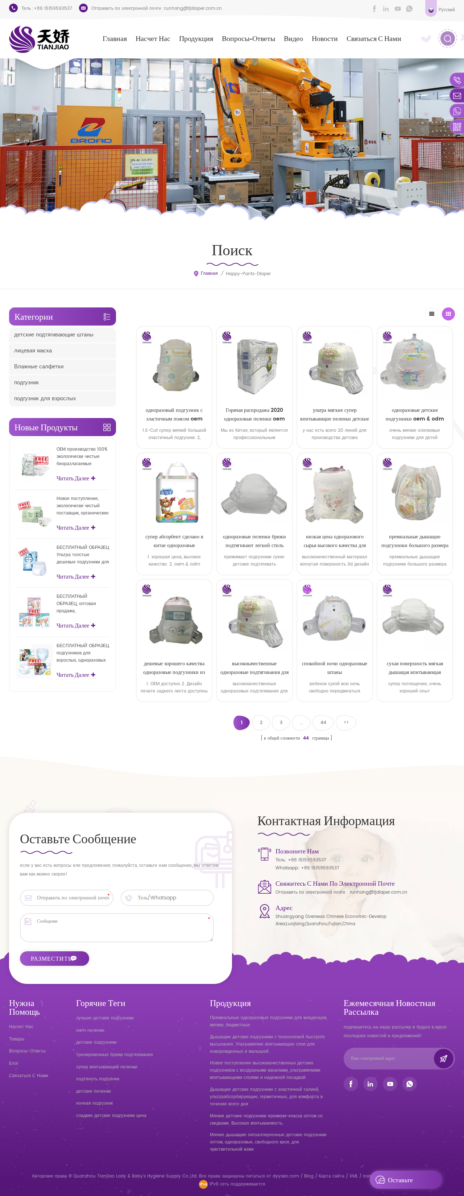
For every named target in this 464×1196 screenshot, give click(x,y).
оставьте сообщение (404, 1182)
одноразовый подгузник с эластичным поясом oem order (174, 414)
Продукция (196, 38)
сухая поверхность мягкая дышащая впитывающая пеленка (415, 668)
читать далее (174, 707)
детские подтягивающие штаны (54, 334)
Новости (325, 38)
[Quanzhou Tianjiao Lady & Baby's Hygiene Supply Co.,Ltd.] (39, 39)
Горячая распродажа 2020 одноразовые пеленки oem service (254, 414)
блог (13, 1063)
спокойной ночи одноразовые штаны (334, 667)
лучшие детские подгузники (105, 1018)
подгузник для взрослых (45, 398)
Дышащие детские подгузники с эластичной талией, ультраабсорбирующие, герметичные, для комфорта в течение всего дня (266, 1097)
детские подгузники (96, 1042)
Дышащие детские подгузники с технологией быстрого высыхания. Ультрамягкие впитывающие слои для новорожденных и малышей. (267, 1044)
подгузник (26, 382)
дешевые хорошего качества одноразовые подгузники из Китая (174, 668)
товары (16, 1039)
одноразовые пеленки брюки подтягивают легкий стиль (254, 541)
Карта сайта (331, 1176)
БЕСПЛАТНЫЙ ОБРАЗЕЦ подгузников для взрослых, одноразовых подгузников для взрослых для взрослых (83, 653)
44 (323, 722)
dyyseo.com (287, 1176)
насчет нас (153, 38)
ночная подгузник (94, 1103)
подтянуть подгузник (97, 1079)
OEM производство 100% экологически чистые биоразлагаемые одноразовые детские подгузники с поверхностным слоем (82, 457)
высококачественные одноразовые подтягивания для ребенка (254, 668)
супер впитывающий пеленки (106, 1067)
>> (346, 722)
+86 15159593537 (53, 8)
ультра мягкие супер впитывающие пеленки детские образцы (334, 414)
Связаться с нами (374, 38)
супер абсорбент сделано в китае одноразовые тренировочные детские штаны (174, 541)
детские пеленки (93, 1091)
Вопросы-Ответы (248, 38)
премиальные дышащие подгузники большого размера (414, 541)
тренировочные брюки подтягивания (114, 1054)
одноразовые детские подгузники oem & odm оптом (415, 414)
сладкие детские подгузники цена (111, 1115)
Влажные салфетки (38, 366)
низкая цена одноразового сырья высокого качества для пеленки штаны (335, 541)
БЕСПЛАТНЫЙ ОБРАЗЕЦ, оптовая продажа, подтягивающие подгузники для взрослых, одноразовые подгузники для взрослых (83, 604)
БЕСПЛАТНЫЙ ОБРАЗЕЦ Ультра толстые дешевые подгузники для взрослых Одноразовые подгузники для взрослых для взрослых (83, 555)
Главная (115, 38)
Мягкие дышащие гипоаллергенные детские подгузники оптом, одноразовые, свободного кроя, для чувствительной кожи (268, 1142)
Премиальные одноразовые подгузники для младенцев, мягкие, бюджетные (268, 1021)
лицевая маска (33, 350)
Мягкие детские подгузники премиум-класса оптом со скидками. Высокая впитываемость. (266, 1120)
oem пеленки (90, 1030)
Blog (309, 1176)
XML (353, 1176)
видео (293, 38)
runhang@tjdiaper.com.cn (193, 8)
